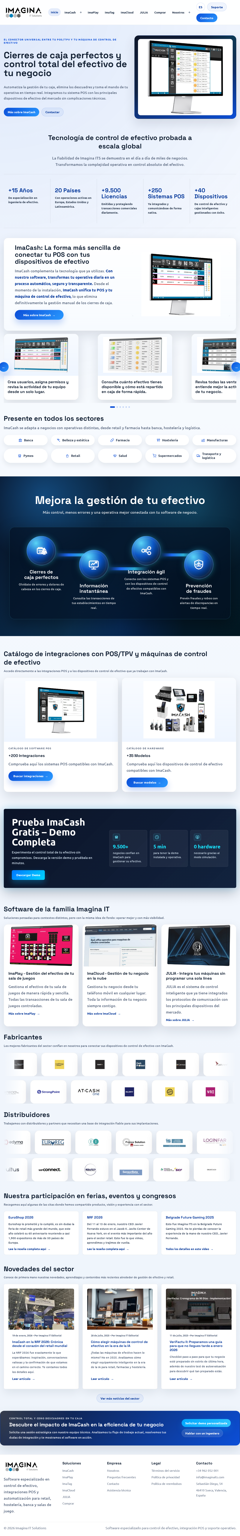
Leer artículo (21, 1379)
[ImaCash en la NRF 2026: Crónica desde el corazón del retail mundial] (41, 1309)
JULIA (144, 12)
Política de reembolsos (167, 1483)
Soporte (217, 7)
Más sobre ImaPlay (21, 1013)
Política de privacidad (166, 1477)
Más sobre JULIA (178, 1020)
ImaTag (109, 12)
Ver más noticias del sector (120, 1398)
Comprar (160, 12)
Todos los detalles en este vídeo (187, 1249)
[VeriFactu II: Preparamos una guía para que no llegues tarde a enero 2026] (199, 1309)
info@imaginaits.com (210, 1477)
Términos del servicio (166, 1470)
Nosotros (178, 12)
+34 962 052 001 (207, 1470)
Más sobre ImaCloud (101, 1013)
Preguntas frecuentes (121, 1477)
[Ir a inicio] (24, 12)
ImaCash (70, 12)
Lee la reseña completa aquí (27, 1249)
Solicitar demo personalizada (206, 1423)
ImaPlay (93, 12)
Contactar (52, 112)
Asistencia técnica (119, 1490)
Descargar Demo (28, 875)
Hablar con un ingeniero (202, 1433)
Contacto (206, 18)
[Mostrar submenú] (81, 12)
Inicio (54, 12)
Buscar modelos (145, 782)
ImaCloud (127, 12)
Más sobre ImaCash (21, 112)
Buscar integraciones (28, 776)
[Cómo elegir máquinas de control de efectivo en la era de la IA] (120, 1309)
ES (200, 7)
